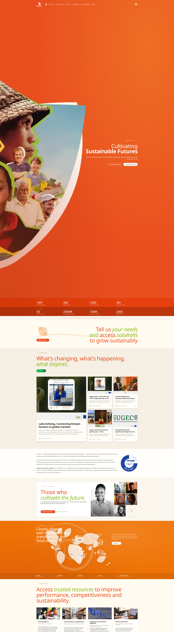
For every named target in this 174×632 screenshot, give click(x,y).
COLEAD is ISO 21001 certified (45, 468)
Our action (116, 543)
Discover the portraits (48, 511)
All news (41, 370)
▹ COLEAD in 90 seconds (130, 164)
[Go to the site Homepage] (39, 4)
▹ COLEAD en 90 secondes (115, 164)
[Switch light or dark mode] (136, 4)
